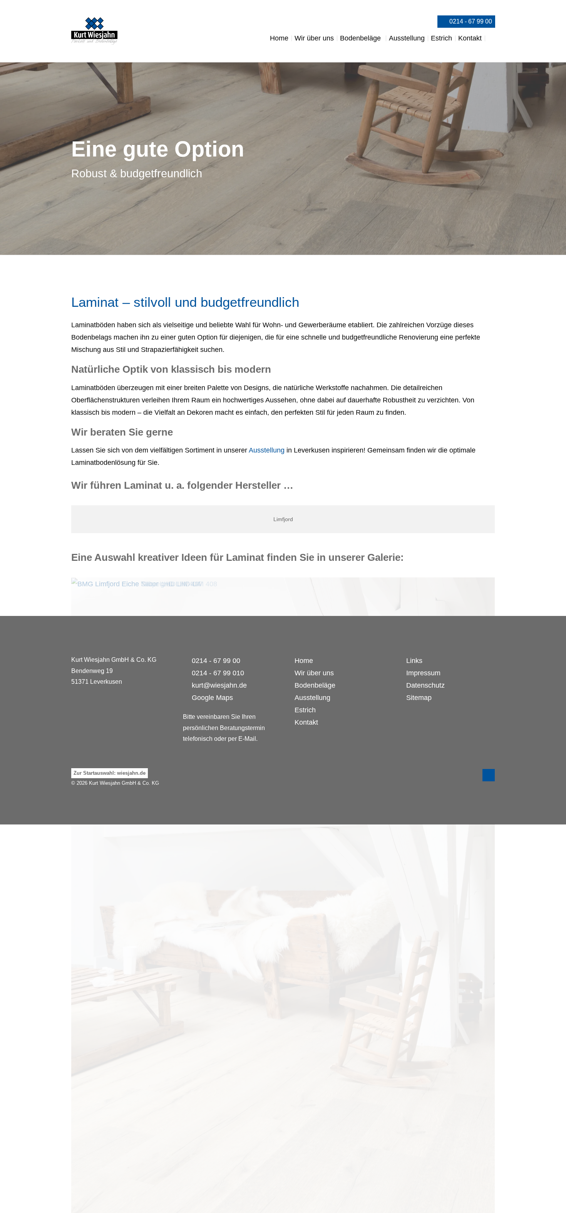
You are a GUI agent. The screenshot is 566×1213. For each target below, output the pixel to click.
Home (304, 661)
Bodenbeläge (315, 685)
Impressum (423, 673)
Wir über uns (314, 673)
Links (414, 661)
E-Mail (247, 738)
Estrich (305, 710)
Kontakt (306, 722)
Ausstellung (267, 450)
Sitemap (419, 698)
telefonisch (198, 738)
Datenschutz (425, 685)
